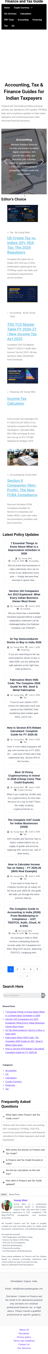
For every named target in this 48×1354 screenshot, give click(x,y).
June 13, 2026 (18, 561)
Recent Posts (14, 1194)
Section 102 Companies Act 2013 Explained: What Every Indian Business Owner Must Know (25, 1023)
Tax (6, 26)
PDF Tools (9, 19)
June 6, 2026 (34, 695)
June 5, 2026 (34, 787)
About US (24, 1330)
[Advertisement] (24, 55)
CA (13, 26)
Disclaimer (24, 1333)
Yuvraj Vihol (26, 558)
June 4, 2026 (34, 876)
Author (3, 1194)
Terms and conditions (24, 1341)
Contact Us (24, 1344)
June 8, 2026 (34, 606)
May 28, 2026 (18, 933)
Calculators (25, 13)
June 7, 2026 (34, 647)
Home (7, 7)
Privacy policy (24, 1337)
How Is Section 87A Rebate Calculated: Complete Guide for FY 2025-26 (24, 731)
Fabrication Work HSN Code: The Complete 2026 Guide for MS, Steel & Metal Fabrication (24, 1041)
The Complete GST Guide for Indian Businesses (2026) (24, 823)
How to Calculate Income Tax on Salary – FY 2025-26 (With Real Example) (24, 868)
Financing (37, 19)
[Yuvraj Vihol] (7, 1205)
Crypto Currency (21, 7)
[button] (23, 8)
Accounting (23, 19)
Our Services (10, 13)
